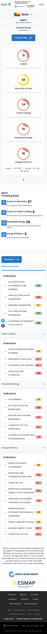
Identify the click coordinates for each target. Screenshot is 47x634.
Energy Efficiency (9, 447)
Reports (23, 594)
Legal (9, 610)
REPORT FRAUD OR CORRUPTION (30, 619)
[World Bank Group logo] (10, 626)
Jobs (29, 614)
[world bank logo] (23, 574)
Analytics (25, 599)
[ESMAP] (29, 6)
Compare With (21, 38)
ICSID (42, 626)
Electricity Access (10, 266)
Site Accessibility (33, 610)
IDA (28, 626)
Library (36, 599)
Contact (37, 614)
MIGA (36, 626)
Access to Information (17, 614)
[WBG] (20, 6)
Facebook (3, 326)
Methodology (15, 604)
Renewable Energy (10, 384)
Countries (35, 594)
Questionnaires (31, 604)
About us (12, 594)
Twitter (3, 321)
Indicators (13, 599)
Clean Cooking (8, 333)
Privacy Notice (19, 610)
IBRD (24, 626)
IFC (32, 626)
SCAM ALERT (9, 619)
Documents (9, 259)
